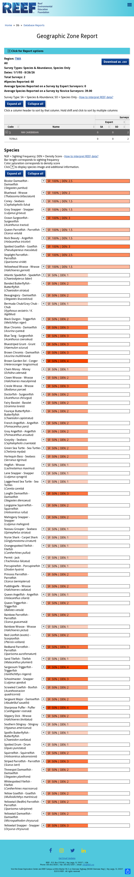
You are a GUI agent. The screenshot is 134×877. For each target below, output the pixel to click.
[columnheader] (110, 122)
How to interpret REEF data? (96, 97)
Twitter (72, 852)
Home (8, 25)
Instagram (61, 852)
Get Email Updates (67, 858)
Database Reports (34, 25)
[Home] (27, 8)
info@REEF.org (88, 865)
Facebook (50, 852)
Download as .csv (115, 62)
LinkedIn (83, 852)
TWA (18, 59)
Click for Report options (26, 51)
